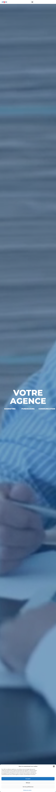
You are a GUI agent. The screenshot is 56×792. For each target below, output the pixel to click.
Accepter (28, 778)
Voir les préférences (28, 786)
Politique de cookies (27, 790)
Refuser (28, 782)
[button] (54, 766)
